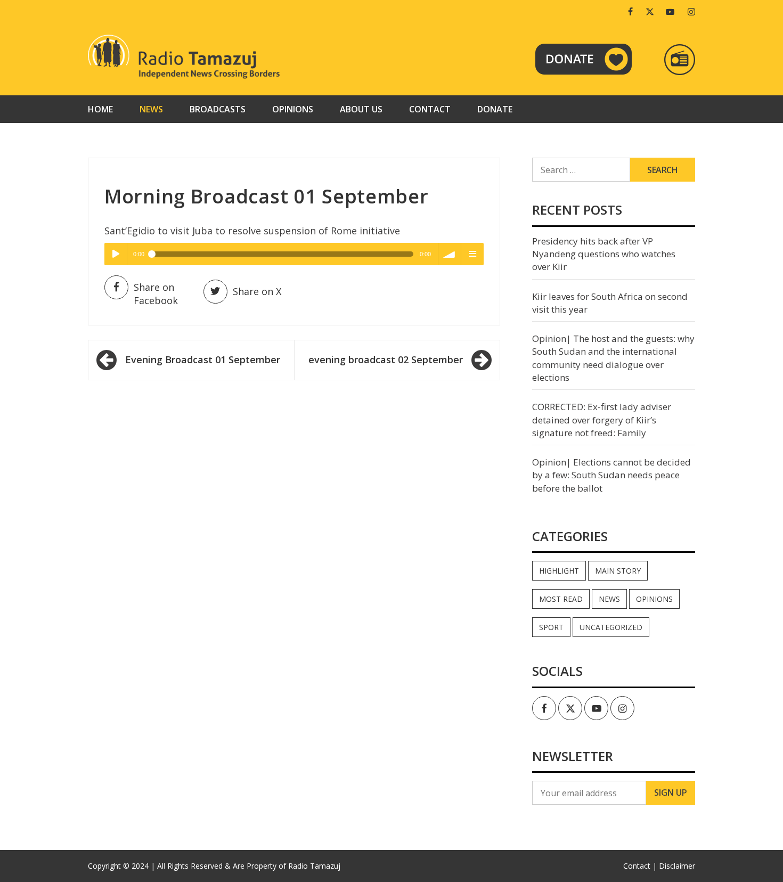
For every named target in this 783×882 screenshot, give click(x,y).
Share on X (257, 291)
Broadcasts (218, 109)
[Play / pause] (115, 254)
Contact (430, 109)
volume (449, 254)
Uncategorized (611, 627)
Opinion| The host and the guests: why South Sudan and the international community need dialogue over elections (613, 357)
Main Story (618, 571)
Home (100, 109)
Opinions (292, 109)
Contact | (640, 866)
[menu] (472, 254)
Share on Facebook (156, 294)
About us (361, 109)
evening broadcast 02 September (385, 359)
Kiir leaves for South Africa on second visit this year (610, 302)
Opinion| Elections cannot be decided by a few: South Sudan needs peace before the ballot (611, 475)
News (151, 109)
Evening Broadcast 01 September (202, 359)
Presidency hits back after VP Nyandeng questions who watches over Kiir (603, 254)
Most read (561, 599)
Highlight (559, 571)
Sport (551, 627)
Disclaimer (677, 866)
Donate (494, 109)
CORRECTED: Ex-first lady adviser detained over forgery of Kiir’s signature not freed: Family (601, 420)
